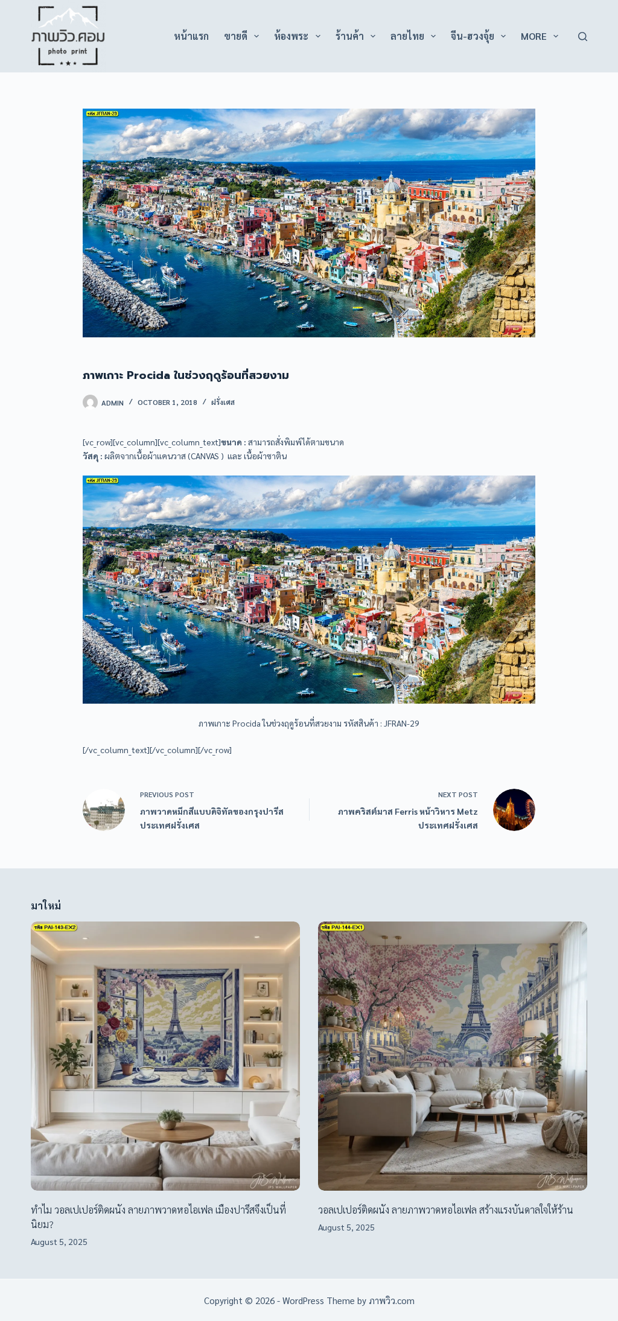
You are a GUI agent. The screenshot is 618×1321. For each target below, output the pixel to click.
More (534, 36)
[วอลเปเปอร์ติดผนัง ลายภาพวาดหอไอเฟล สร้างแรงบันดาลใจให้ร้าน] (452, 1056)
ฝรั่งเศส (223, 402)
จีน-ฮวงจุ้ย (472, 36)
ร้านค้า (350, 36)
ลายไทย (407, 36)
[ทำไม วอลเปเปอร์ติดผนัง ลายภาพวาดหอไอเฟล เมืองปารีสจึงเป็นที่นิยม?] (165, 1056)
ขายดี (235, 36)
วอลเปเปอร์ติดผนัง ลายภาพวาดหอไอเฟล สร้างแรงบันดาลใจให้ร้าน (445, 1209)
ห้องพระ (291, 36)
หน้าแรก (191, 36)
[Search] (582, 36)
